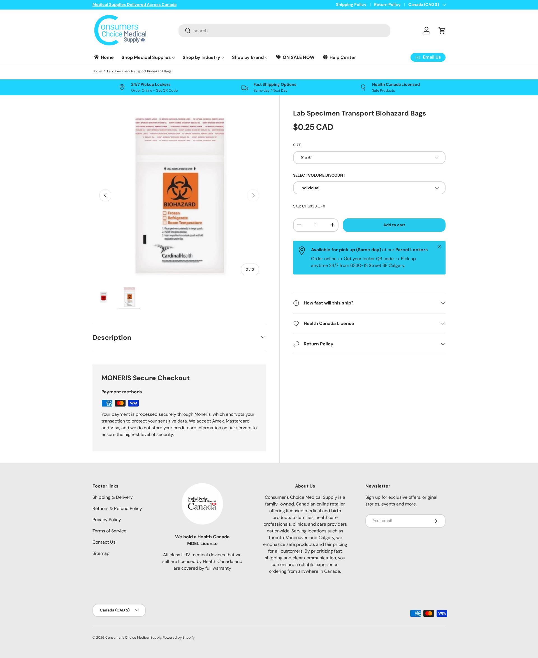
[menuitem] (103, 57)
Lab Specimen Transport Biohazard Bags (139, 71)
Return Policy (387, 4)
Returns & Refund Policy (117, 508)
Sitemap (101, 553)
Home (97, 71)
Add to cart (394, 224)
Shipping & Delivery (112, 497)
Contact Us (103, 542)
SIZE (297, 144)
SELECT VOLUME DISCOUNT (319, 175)
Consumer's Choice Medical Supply (133, 637)
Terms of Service (109, 531)
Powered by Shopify (179, 637)
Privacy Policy (106, 520)
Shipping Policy (351, 4)
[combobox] (284, 30)
